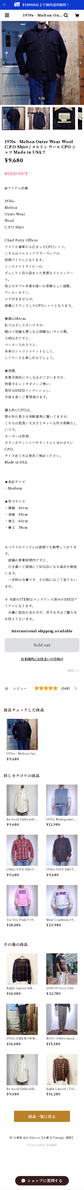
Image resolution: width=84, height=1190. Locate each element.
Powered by (37, 1145)
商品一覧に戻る (42, 1116)
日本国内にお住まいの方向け (42, 659)
